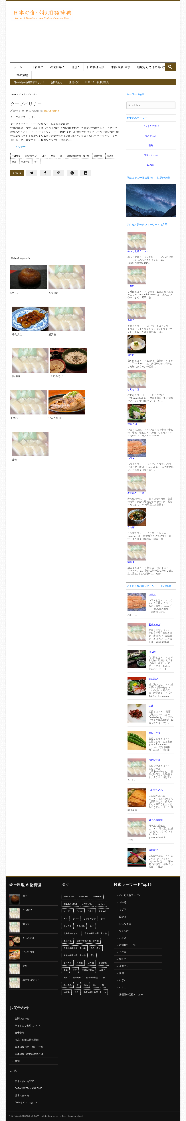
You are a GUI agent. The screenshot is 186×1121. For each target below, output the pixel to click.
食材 (37, 162)
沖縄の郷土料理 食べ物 (78, 156)
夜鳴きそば (154, 624)
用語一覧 (74, 82)
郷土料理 (25, 162)
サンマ (76, 919)
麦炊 (14, 459)
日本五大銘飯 (156, 819)
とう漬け (53, 292)
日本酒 (91, 963)
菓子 (95, 985)
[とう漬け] (66, 277)
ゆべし (14, 292)
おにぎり (68, 911)
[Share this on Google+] (58, 173)
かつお (80, 911)
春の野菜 (103, 963)
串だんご (17, 334)
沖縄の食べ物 (37, 111)
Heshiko (83, 896)
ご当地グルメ (31, 156)
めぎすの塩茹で (31, 979)
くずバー (15, 417)
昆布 (53, 156)
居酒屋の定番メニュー (131, 994)
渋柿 (66, 977)
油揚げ (102, 970)
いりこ (122, 987)
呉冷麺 (16, 376)
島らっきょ (96, 948)
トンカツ (68, 926)
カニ (66, 919)
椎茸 (75, 970)
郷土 (14, 162)
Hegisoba (69, 896)
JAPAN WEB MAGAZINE (28, 1088)
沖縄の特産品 (88, 970)
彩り (93, 955)
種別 (74, 67)
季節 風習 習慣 (120, 67)
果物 (66, 970)
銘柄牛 (67, 992)
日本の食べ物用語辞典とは (29, 1054)
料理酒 (80, 963)
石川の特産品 (92, 977)
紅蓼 (151, 705)
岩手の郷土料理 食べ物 (75, 948)
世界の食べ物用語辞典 (97, 82)
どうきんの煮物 (150, 126)
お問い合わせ (22, 1018)
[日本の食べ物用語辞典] (42, 14)
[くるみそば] (68, 360)
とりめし (103, 911)
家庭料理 (68, 941)
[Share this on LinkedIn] (85, 173)
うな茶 (131, 527)
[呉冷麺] (30, 360)
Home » (14, 94)
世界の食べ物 (22, 1095)
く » (21, 94)
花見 (86, 985)
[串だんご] (30, 319)
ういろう (101, 904)
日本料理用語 (95, 67)
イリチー (20, 146)
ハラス (131, 458)
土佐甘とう (154, 732)
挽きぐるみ (151, 135)
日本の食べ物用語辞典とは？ (29, 82)
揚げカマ (68, 963)
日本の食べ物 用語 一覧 (29, 1046)
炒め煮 (110, 156)
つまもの (132, 423)
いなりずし (87, 904)
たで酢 (152, 651)
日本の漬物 (21, 75)
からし (91, 911)
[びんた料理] (66, 402)
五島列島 (81, 926)
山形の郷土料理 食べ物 (88, 941)
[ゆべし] (28, 277)
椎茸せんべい (151, 155)
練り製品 (68, 985)
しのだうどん (156, 789)
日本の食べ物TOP (24, 1081)
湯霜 (121, 973)
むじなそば (133, 389)
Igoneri (97, 896)
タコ (103, 919)
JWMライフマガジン (26, 1102)
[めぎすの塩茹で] (14, 983)
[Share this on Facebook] (45, 173)
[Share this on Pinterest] (72, 173)
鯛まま (131, 561)
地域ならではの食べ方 (151, 67)
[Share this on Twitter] (31, 173)
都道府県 (56, 67)
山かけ (131, 354)
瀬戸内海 (77, 977)
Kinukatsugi (70, 904)
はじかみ (153, 849)
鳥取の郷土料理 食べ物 (95, 992)
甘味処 (131, 285)
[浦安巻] (66, 319)
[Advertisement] (125, 29)
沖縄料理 (98, 156)
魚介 (77, 992)
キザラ (131, 320)
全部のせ (124, 966)
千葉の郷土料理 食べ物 (96, 933)
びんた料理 (54, 417)
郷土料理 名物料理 (51, 111)
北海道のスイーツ (72, 933)
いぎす (122, 980)
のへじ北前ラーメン (138, 251)
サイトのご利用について (28, 1025)
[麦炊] (30, 444)
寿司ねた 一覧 (136, 492)
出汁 (44, 156)
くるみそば (56, 376)
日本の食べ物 (18, 111)
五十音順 (35, 67)
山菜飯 (150, 164)
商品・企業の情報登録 (27, 1039)
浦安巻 (52, 334)
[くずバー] (28, 402)
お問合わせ (57, 82)
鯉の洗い (153, 678)
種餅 (150, 145)
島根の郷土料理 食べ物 (75, 955)
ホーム (18, 67)
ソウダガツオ (90, 919)
